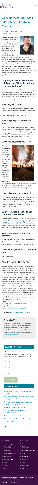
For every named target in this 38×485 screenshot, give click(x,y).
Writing (24, 459)
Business (25, 441)
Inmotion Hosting (15, 482)
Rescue (6, 469)
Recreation (25, 444)
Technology (26, 447)
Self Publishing (25, 312)
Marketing (7, 456)
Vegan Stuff (7, 450)
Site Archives (26, 469)
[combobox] (17, 426)
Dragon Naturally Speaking (14, 223)
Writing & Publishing (28, 450)
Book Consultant (15, 312)
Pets (5, 462)
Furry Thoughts (9, 444)
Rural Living (7, 447)
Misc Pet (25, 466)
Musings (6, 441)
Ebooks (24, 453)
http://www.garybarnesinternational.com (15, 308)
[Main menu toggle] (36, 6)
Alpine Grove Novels (10, 453)
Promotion (25, 456)
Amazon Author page (12, 334)
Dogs (5, 466)
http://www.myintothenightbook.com (14, 303)
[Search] (33, 426)
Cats (23, 462)
